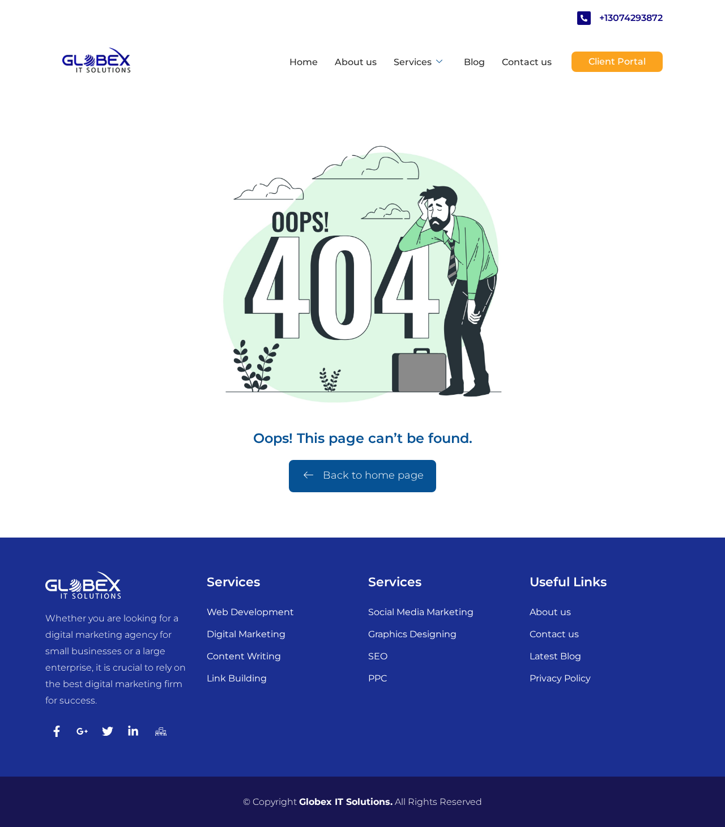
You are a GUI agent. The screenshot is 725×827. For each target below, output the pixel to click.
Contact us (527, 62)
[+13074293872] (584, 18)
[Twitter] (107, 731)
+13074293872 (631, 17)
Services (413, 62)
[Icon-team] (158, 731)
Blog (474, 62)
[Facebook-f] (56, 731)
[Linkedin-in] (133, 731)
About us (356, 62)
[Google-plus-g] (82, 731)
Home (303, 62)
